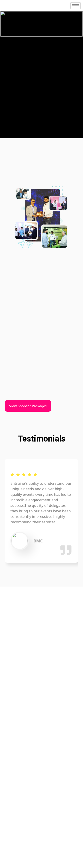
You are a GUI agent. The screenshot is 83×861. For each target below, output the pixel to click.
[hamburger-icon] (75, 5)
